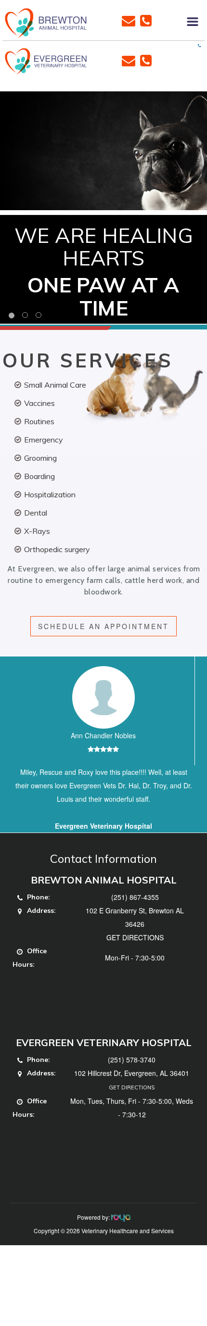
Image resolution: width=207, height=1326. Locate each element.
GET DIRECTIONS (135, 937)
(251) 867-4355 (135, 897)
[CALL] (146, 19)
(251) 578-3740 (131, 1059)
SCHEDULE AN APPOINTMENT (103, 626)
